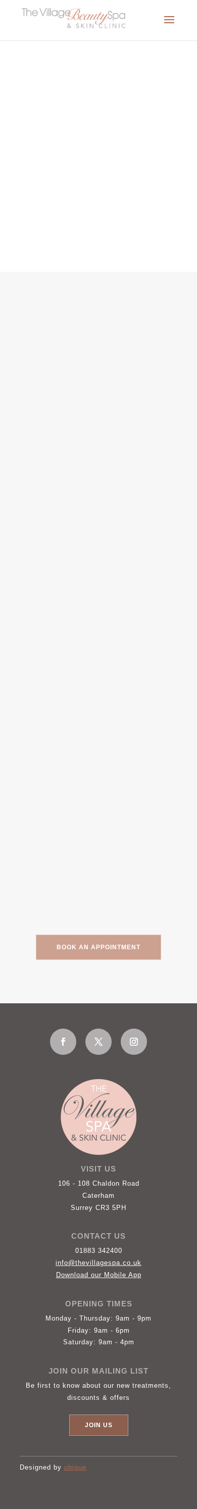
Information (55, 376)
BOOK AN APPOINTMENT (98, 947)
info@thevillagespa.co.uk (98, 1263)
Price (44, 354)
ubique (75, 1467)
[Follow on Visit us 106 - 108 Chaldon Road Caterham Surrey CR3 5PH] (63, 1042)
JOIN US (99, 1425)
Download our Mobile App (98, 1275)
